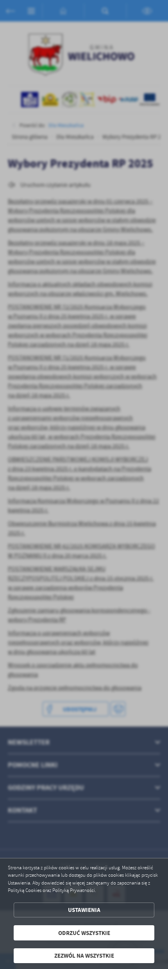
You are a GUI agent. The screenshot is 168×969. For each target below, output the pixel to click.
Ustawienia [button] (84, 910)
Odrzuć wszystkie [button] (84, 933)
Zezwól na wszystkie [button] (84, 955)
